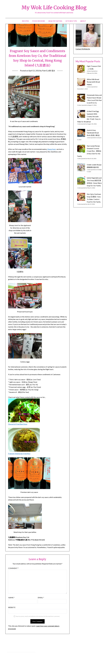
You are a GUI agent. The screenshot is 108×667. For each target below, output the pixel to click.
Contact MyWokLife (83, 49)
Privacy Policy (11, 650)
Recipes (25, 21)
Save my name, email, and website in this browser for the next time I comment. (38, 616)
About (83, 21)
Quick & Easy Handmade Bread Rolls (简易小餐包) (93, 132)
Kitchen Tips (71, 21)
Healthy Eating (55, 21)
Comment (13, 568)
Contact (9, 654)
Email (41, 598)
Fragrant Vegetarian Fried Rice (19, 454)
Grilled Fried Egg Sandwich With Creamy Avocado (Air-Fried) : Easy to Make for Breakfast (89, 116)
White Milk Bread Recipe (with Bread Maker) (93, 81)
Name (11, 598)
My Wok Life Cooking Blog (54, 7)
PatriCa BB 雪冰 (48, 71)
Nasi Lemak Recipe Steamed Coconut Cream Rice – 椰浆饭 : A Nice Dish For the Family (89, 151)
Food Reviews (38, 21)
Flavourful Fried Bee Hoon (17, 424)
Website (11, 607)
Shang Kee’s (51, 149)
